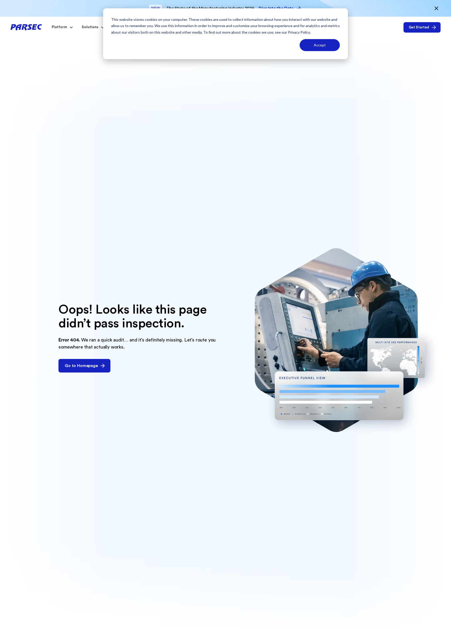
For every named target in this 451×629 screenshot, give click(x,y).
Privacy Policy (299, 32)
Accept (320, 45)
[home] (26, 27)
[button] (61, 27)
